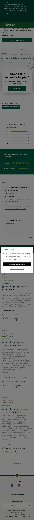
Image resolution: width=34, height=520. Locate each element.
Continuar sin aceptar (9, 249)
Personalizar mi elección (17, 269)
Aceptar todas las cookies (17, 264)
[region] (17, 260)
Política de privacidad (15, 259)
